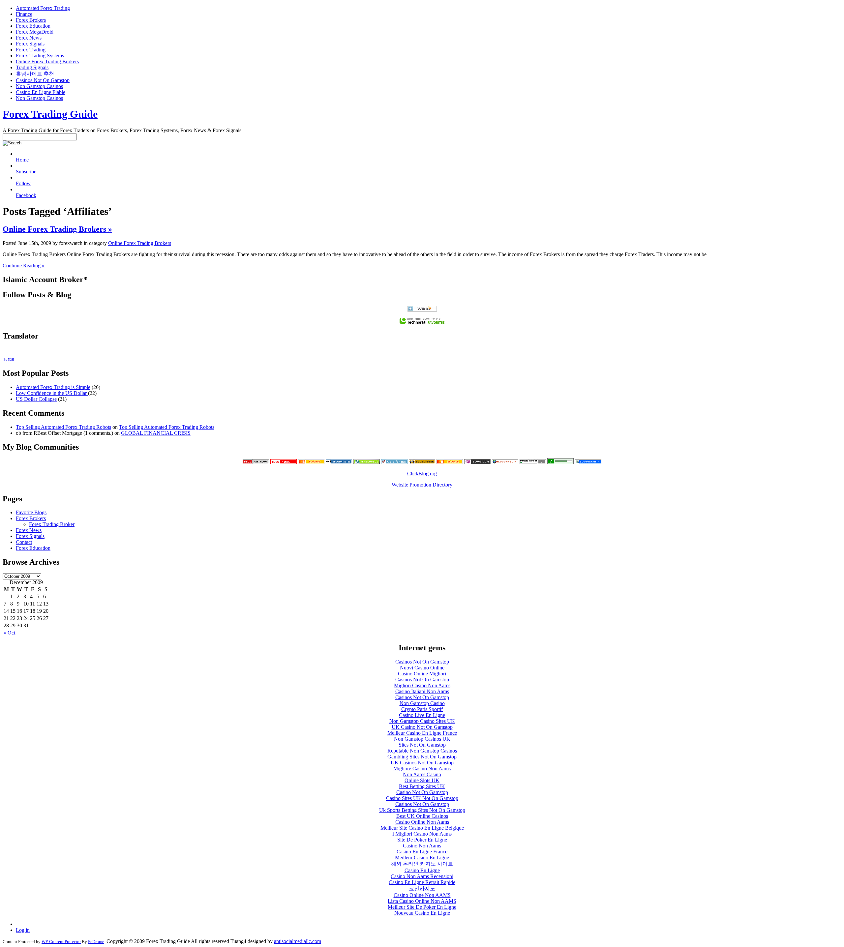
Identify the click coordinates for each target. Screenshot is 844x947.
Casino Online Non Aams (422, 822)
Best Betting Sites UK (422, 786)
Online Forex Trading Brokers (47, 61)
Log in (23, 930)
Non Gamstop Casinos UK (422, 739)
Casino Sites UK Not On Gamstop (422, 798)
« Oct (9, 633)
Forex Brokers (31, 20)
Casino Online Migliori (422, 673)
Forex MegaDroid (34, 32)
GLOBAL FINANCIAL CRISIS (156, 433)
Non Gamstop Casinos (39, 86)
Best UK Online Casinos (422, 816)
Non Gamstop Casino (422, 703)
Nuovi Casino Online (422, 667)
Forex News (29, 38)
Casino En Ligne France (422, 851)
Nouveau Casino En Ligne (422, 913)
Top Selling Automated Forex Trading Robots (63, 427)
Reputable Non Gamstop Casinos (422, 751)
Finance (24, 14)
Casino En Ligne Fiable (40, 92)
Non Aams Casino (422, 774)
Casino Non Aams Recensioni (422, 876)
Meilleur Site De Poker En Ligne (422, 907)
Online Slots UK (422, 780)
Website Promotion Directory (422, 485)
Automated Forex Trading (43, 8)
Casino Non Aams (422, 845)
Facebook (26, 195)
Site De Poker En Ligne (422, 840)
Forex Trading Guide (50, 114)
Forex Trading (30, 49)
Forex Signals (30, 43)
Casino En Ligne (422, 870)
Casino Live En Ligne (422, 715)
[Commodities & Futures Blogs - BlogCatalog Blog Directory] (256, 462)
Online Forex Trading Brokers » (57, 229)
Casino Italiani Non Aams (422, 691)
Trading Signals (32, 67)
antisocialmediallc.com (297, 941)
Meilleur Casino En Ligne (422, 857)
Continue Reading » (24, 265)
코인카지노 (422, 888)
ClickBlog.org (422, 473)
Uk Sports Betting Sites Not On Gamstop (422, 810)
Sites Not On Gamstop (422, 745)
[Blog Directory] (505, 462)
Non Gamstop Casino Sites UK (422, 721)
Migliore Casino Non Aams (422, 768)
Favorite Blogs (31, 512)
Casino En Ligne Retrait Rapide (422, 882)
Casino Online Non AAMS (422, 895)
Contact (24, 542)
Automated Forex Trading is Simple (53, 387)
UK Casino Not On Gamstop (422, 727)
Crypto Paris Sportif (422, 709)
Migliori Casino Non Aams (422, 685)
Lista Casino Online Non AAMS (422, 901)
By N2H (9, 359)
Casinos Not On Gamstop (43, 80)
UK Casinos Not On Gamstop (422, 762)
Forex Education (33, 26)
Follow (23, 183)
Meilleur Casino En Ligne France (422, 733)
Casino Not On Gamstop (422, 792)
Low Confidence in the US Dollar (52, 393)
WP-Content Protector (61, 941)
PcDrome (96, 941)
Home (22, 160)
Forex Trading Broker (52, 524)
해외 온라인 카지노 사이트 (422, 864)
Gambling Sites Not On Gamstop (422, 756)
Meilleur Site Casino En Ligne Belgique (422, 828)
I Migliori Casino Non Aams (422, 834)
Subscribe (26, 171)
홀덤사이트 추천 (35, 73)
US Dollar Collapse (36, 399)
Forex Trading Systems (40, 55)
